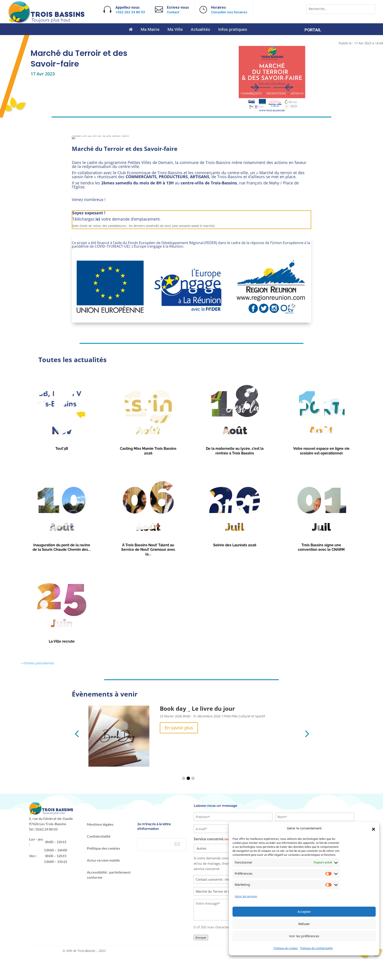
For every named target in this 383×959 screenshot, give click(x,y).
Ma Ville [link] (175, 30)
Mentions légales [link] (100, 824)
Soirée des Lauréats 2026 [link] (234, 545)
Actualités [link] (200, 30)
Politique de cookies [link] (286, 948)
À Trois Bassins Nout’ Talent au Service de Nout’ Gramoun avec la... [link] (148, 549)
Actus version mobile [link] (103, 860)
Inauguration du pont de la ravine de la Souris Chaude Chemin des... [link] (62, 547)
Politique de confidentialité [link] (316, 948)
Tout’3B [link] (61, 448)
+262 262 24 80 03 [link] (130, 12)
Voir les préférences (304, 936)
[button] (373, 829)
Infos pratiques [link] (232, 30)
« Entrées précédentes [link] (37, 663)
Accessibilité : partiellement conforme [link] (109, 875)
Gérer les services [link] (246, 896)
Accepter (304, 911)
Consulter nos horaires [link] (229, 12)
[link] (47, 22)
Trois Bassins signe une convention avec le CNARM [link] (321, 547)
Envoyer (200, 937)
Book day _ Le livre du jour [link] (197, 708)
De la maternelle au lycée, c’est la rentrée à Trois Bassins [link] (235, 450)
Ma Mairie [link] (150, 30)
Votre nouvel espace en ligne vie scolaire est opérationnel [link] (321, 450)
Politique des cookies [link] (103, 848)
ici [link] (98, 219)
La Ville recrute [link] (62, 641)
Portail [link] (313, 30)
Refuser (304, 924)
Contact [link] (173, 12)
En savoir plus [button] (179, 728)
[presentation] (77, 733)
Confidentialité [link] (99, 836)
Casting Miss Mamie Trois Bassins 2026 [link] (148, 450)
